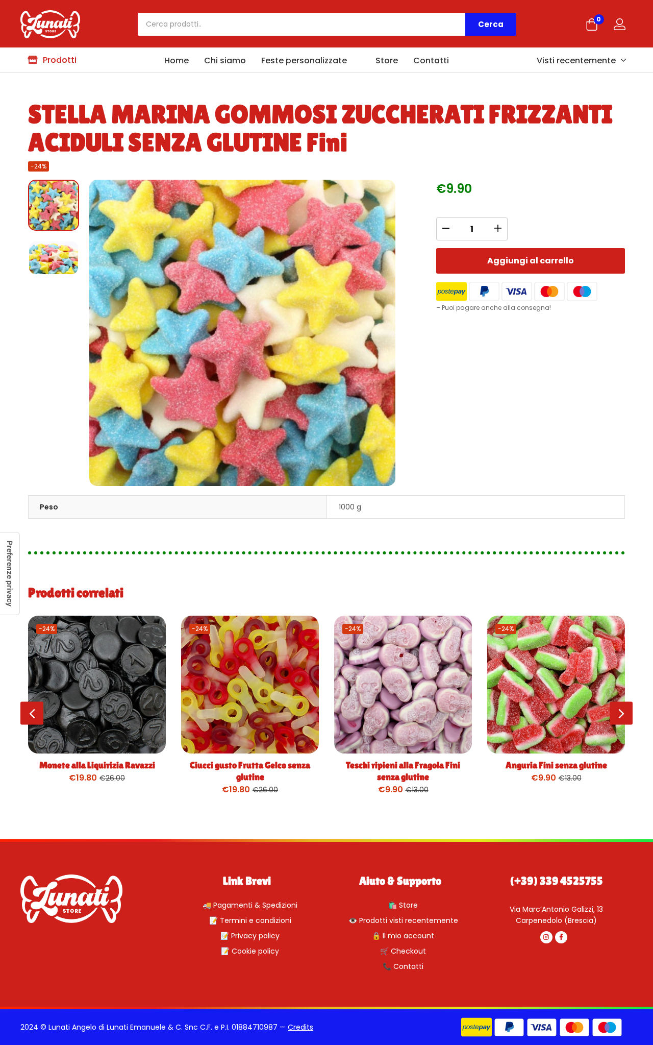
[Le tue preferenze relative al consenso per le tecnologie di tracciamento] (9, 573)
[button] (592, 25)
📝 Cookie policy (250, 951)
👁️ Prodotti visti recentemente (403, 920)
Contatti (431, 60)
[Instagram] (546, 937)
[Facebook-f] (561, 937)
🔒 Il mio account (403, 936)
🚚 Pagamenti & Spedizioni (250, 905)
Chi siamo (225, 60)
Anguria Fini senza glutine (556, 765)
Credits (300, 1027)
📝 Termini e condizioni (250, 920)
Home (176, 60)
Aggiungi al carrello (530, 260)
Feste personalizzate (304, 60)
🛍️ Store (403, 905)
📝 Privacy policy (250, 936)
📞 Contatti (403, 966)
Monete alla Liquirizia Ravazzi (97, 765)
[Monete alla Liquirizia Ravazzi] (97, 685)
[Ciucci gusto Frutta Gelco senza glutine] (250, 685)
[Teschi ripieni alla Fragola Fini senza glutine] (403, 685)
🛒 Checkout (403, 951)
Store (385, 60)
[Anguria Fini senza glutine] (556, 685)
